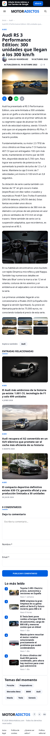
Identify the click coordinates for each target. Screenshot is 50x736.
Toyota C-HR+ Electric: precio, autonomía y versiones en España (31, 591)
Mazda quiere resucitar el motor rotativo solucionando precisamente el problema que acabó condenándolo (32, 641)
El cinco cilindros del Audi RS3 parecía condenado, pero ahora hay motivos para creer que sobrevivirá (32, 660)
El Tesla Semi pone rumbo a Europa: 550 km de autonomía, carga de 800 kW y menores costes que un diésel (32, 621)
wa (16, 99)
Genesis (32, 697)
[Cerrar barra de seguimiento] (46, 3)
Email (5, 557)
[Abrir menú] (4, 11)
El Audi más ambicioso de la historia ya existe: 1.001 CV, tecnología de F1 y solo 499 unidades (24, 393)
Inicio (4, 20)
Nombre (7, 544)
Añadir (38, 3)
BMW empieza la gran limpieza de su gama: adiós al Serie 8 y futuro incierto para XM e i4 (32, 605)
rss (44, 714)
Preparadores (26, 685)
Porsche (10, 685)
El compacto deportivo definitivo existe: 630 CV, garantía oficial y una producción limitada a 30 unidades (24, 490)
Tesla (20, 697)
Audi (11, 20)
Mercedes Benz (14, 691)
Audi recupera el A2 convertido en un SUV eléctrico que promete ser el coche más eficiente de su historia (25, 442)
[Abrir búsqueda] (45, 11)
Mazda (10, 697)
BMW (28, 691)
